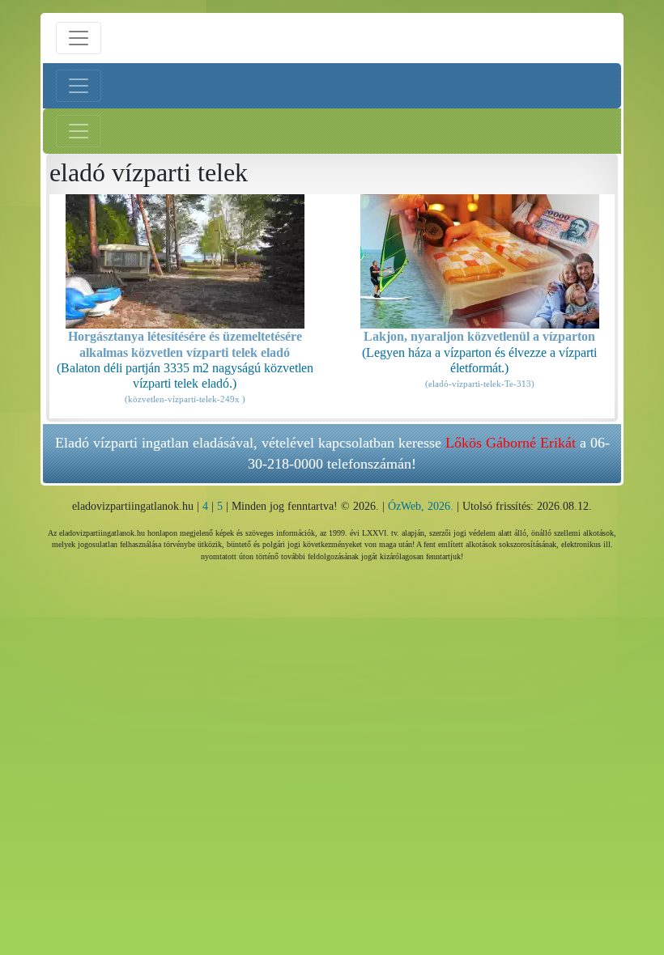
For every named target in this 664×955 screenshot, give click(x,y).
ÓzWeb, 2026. (420, 506)
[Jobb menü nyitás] (78, 131)
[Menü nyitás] (78, 38)
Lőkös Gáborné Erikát (510, 443)
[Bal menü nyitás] (78, 86)
